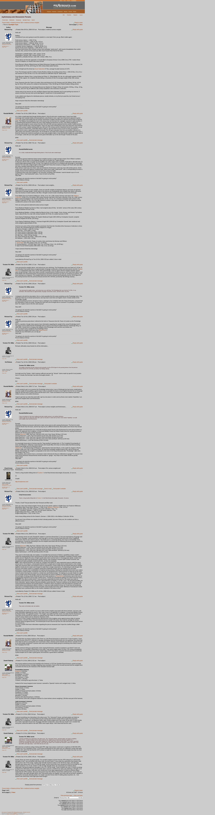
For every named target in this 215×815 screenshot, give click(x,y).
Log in (81, 14)
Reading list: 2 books (6, 675)
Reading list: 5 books (6, 128)
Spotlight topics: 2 (5, 46)
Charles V (41, 472)
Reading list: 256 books (6, 44)
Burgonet (18, 671)
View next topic (78, 795)
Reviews (54, 11)
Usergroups (18, 20)
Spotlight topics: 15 (6, 487)
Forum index (5, 20)
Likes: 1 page (4, 371)
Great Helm (20, 242)
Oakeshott (18, 448)
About (61, 0)
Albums (66, 11)
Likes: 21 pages (5, 484)
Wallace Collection (53, 507)
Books (74, 11)
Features (49, 11)
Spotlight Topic (13, 24)
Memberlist (11, 20)
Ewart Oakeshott (40, 69)
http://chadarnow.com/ (21, 481)
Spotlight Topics (26, 20)
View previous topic (66, 795)
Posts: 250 (4, 280)
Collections (60, 11)
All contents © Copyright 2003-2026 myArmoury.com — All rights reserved (16, 812)
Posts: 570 (4, 677)
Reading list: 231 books (6, 485)
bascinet (17, 119)
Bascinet (23, 434)
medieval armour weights (31, 22)
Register (75, 14)
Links (64, 0)
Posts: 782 (4, 47)
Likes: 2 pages (5, 674)
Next (80, 24)
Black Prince (43, 330)
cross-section (60, 576)
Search (68, 0)
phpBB (15, 813)
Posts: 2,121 (4, 130)
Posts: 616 (4, 373)
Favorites (69, 14)
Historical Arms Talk (17, 22)
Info (64, 14)
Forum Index (6, 22)
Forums (70, 11)
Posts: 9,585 (4, 488)
